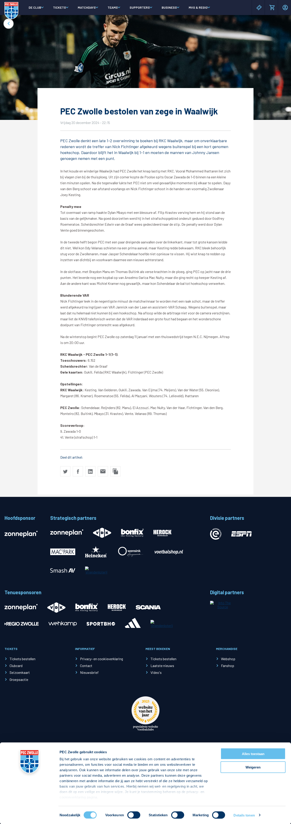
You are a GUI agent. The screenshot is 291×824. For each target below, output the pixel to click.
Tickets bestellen (22, 659)
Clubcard (16, 665)
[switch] (133, 815)
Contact (86, 665)
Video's (156, 672)
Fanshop (227, 665)
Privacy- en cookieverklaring (101, 659)
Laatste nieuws (162, 665)
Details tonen (244, 815)
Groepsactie (19, 679)
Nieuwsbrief (89, 672)
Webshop (228, 659)
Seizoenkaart (20, 672)
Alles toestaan (253, 754)
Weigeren (253, 767)
